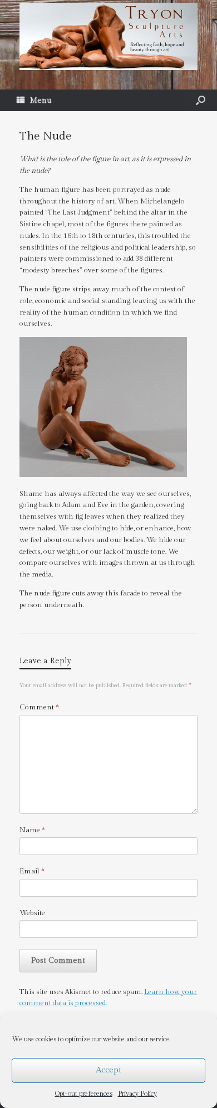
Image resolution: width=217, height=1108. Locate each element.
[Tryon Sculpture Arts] (108, 36)
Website (32, 912)
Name (32, 830)
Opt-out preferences (83, 1093)
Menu (41, 100)
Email (32, 871)
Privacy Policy (137, 1093)
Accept (108, 1070)
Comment (39, 707)
